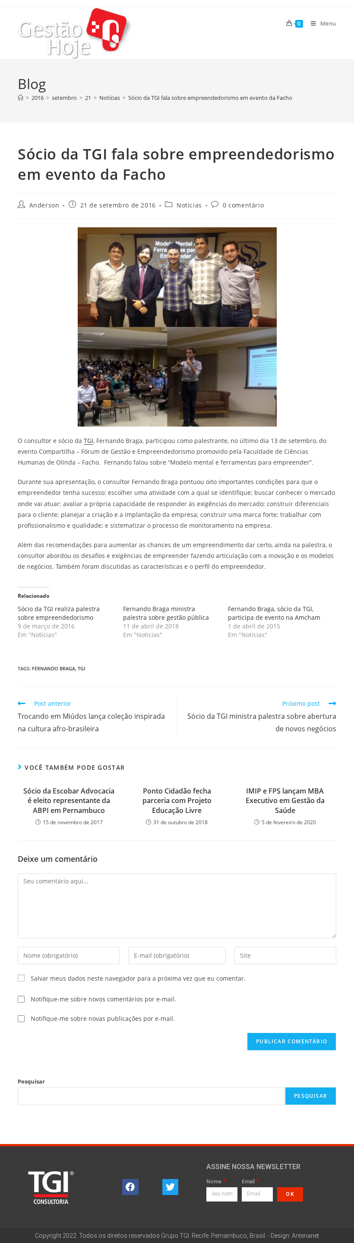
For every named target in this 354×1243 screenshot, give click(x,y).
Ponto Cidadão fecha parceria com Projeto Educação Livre (177, 800)
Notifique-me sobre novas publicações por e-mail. (103, 1018)
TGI (88, 441)
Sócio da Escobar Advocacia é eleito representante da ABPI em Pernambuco (68, 800)
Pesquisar (31, 1081)
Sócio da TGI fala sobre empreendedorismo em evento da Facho (210, 98)
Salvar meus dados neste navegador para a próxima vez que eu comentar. (138, 978)
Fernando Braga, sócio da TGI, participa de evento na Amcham (274, 613)
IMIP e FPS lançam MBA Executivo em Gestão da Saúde (285, 800)
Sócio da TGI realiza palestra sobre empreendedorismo (59, 613)
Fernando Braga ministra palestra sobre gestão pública (166, 613)
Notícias (189, 205)
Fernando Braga (53, 668)
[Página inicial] (20, 98)
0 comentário (243, 205)
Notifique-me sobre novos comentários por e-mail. (103, 999)
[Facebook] (130, 1187)
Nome (214, 1182)
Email (249, 1182)
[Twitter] (170, 1187)
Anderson (44, 205)
